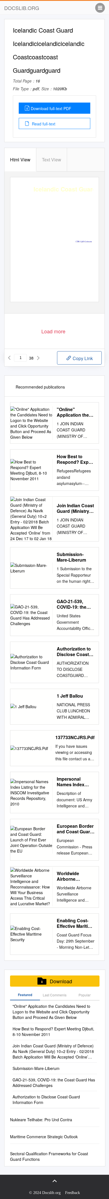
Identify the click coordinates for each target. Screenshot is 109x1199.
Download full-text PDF (51, 108)
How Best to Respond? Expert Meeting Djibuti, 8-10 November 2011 (75, 459)
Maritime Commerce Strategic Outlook (44, 1136)
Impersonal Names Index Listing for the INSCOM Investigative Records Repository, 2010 (74, 781)
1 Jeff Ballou (70, 696)
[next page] (38, 358)
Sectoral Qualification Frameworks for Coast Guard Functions (49, 1156)
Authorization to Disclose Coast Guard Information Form (75, 651)
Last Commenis (55, 994)
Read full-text (43, 124)
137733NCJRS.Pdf (74, 737)
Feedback (72, 1193)
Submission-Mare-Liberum (71, 557)
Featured (25, 994)
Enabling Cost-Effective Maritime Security (75, 923)
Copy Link (82, 358)
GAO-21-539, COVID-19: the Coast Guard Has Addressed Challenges (75, 604)
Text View (51, 159)
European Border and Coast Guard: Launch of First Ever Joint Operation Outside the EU (75, 828)
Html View (20, 159)
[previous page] (9, 358)
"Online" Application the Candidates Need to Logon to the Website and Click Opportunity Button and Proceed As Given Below (75, 412)
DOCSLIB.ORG (21, 7)
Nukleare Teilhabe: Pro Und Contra (41, 1119)
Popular (85, 994)
